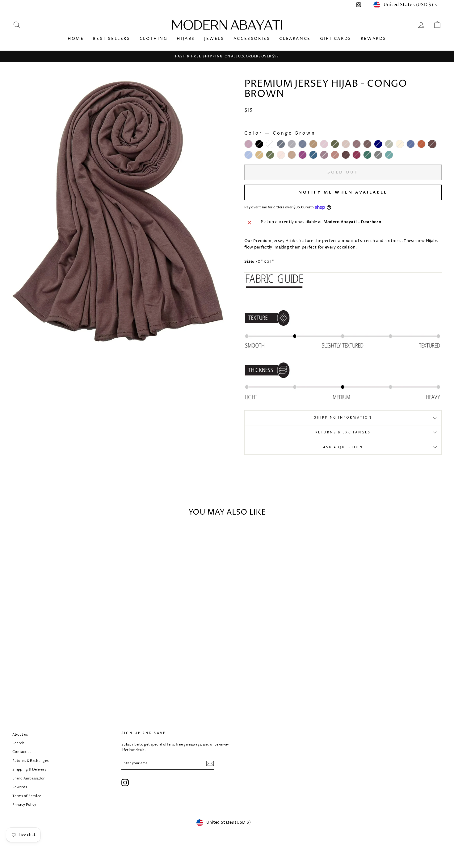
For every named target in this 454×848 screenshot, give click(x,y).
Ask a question (343, 447)
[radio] (248, 144)
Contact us (21, 752)
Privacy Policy (24, 804)
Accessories (251, 38)
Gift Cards (335, 38)
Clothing (154, 38)
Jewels (214, 38)
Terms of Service (26, 796)
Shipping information (343, 418)
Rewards (373, 38)
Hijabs (186, 38)
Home (76, 38)
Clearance (294, 38)
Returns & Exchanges (343, 432)
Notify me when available (343, 192)
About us (20, 734)
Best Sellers (111, 38)
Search (18, 743)
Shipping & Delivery (29, 769)
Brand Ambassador (28, 778)
